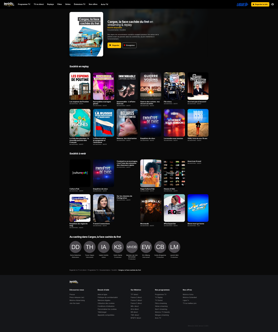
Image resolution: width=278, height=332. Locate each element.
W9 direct (134, 312)
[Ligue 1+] (242, 4)
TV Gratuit (159, 300)
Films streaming (161, 303)
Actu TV (158, 318)
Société (123, 30)
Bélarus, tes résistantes (127, 138)
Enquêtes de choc (147, 138)
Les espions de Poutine (79, 102)
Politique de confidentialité (108, 297)
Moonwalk (144, 224)
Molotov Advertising (77, 300)
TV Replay (159, 297)
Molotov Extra (188, 294)
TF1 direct (134, 294)
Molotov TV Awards (162, 312)
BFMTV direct (136, 318)
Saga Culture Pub (147, 189)
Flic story (168, 102)
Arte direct (135, 309)
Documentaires (113, 30)
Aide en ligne (102, 294)
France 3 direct (136, 300)
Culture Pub (74, 189)
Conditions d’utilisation (106, 306)
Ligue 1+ (186, 300)
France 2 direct (136, 297)
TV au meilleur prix (189, 303)
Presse (72, 294)
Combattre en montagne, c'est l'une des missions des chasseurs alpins (127, 163)
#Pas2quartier (170, 224)
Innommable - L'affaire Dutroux (126, 103)
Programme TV (160, 294)
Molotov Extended (190, 297)
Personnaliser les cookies (107, 309)
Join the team (75, 303)
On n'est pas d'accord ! (197, 102)
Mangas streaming (162, 315)
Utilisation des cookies (106, 303)
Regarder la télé (261, 4)
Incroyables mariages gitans (102, 103)
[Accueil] (8, 4)
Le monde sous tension (173, 138)
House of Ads (169, 189)
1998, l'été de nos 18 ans (197, 138)
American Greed (194, 161)
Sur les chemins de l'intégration (124, 197)
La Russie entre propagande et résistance (99, 140)
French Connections (101, 224)
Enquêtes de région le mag (79, 225)
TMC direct (135, 315)
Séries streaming (161, 306)
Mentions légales (104, 300)
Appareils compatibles (106, 315)
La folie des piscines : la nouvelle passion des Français (79, 140)
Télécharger (102, 312)
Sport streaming (161, 309)
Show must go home (196, 224)
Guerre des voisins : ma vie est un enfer (150, 103)
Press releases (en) (77, 297)
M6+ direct (135, 306)
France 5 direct (136, 303)
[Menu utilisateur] (273, 4)
